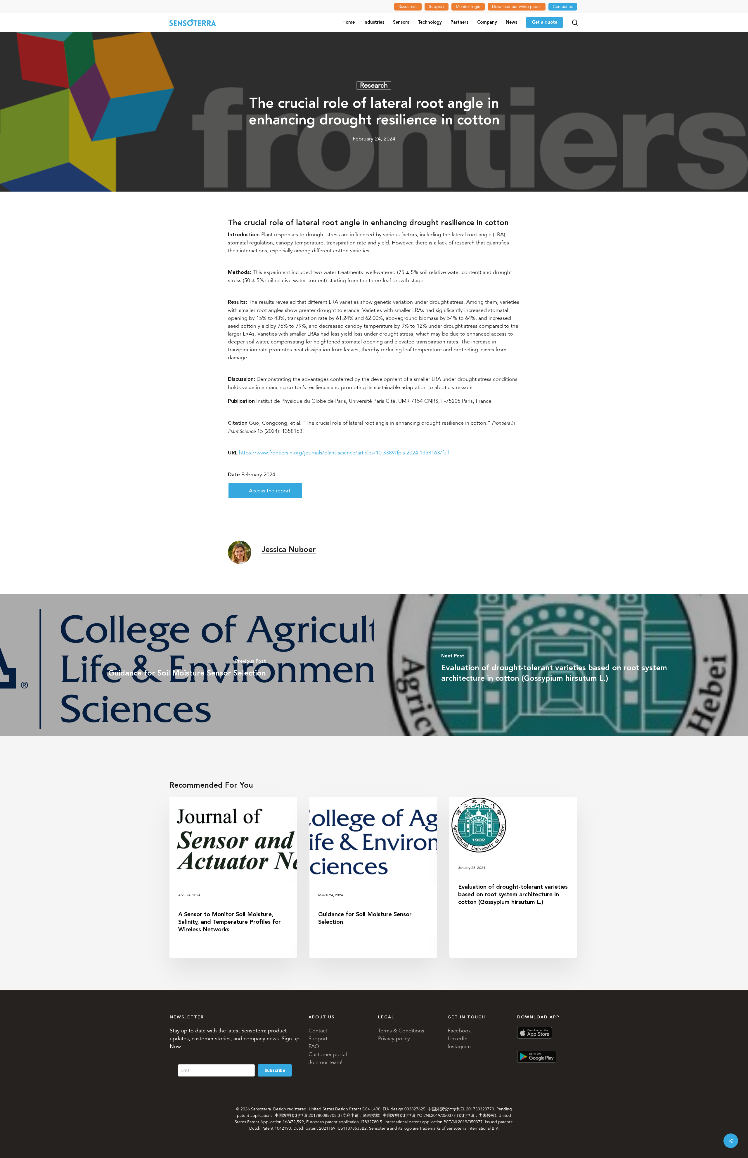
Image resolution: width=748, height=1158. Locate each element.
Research (374, 85)
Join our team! (325, 1062)
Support (318, 1038)
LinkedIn (458, 1038)
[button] (265, 491)
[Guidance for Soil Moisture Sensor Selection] (187, 665)
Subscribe (275, 1070)
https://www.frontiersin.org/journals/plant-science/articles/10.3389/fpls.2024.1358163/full (344, 452)
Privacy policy (394, 1038)
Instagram (459, 1046)
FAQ (314, 1046)
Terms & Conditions (401, 1030)
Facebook (459, 1030)
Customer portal (328, 1054)
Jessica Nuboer (289, 550)
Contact (318, 1030)
